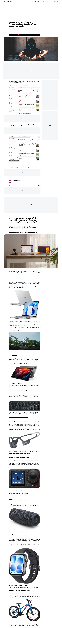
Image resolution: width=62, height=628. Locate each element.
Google (39, 185)
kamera (15, 457)
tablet (15, 355)
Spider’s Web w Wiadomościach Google (24, 165)
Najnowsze (34, 1)
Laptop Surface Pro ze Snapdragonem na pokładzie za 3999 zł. (20, 351)
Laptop (11, 278)
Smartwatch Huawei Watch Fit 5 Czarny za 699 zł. (18, 585)
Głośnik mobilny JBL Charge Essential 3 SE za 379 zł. (19, 531)
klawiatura (21, 390)
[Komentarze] (36, 233)
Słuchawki (11, 424)
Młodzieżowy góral (14, 590)
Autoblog (53, 1)
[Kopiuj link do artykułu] (39, 233)
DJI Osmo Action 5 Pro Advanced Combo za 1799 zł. (18, 493)
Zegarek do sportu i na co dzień (17, 535)
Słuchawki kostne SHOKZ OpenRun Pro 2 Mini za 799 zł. (19, 453)
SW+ (57, 1)
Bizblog (42, 1)
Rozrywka (47, 1)
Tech (38, 1)
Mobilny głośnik (13, 499)
